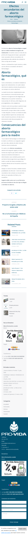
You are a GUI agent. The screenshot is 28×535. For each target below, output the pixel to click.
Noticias (6, 409)
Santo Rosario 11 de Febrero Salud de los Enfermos (17, 270)
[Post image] (6, 233)
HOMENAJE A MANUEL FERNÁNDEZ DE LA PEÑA (18, 232)
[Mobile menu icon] (25, 2)
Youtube (6, 414)
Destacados (7, 406)
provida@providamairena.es (9, 443)
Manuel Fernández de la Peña (18, 280)
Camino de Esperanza (9, 394)
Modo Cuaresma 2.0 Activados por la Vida (17, 260)
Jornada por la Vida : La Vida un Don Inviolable (19, 251)
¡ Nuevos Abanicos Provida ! (11, 370)
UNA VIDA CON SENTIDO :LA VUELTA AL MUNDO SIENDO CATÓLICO (18, 242)
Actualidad (6, 404)
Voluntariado (7, 411)
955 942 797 (5, 439)
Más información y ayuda (11, 326)
